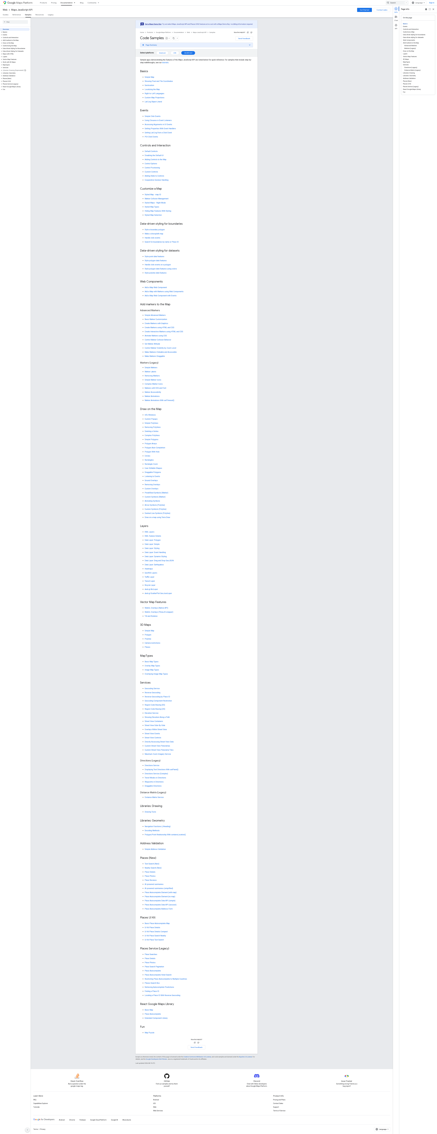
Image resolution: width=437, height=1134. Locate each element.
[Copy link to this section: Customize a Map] (164, 189)
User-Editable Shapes (153, 468)
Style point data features (154, 256)
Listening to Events (152, 476)
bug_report (426, 9)
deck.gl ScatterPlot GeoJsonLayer (158, 593)
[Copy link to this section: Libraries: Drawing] (164, 806)
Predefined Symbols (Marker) (156, 493)
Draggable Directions (153, 786)
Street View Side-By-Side (155, 725)
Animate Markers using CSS (156, 336)
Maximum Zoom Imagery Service (158, 754)
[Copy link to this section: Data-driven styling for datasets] (182, 250)
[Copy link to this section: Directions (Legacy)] (162, 760)
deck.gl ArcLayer (151, 589)
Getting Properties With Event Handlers (160, 128)
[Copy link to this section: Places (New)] (158, 858)
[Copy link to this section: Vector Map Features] (168, 602)
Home (142, 32)
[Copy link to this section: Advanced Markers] (162, 310)
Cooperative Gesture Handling (156, 180)
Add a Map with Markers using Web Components (164, 291)
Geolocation (149, 85)
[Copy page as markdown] (174, 38)
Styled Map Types (152, 207)
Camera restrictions (152, 643)
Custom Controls (151, 172)
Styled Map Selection (153, 215)
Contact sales (382, 10)
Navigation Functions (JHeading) (157, 826)
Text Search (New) (152, 864)
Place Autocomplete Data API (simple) (160, 901)
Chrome (72, 1120)
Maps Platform (24, 2)
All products (126, 1120)
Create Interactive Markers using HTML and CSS (164, 332)
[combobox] (397, 3)
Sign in (431, 3)
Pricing (53, 3)
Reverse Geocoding (152, 693)
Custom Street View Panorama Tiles (159, 750)
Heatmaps (149, 569)
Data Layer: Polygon (153, 540)
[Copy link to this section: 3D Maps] (153, 625)
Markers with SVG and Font (155, 388)
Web (5, 9)
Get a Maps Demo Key (153, 24)
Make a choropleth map (154, 234)
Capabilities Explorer (40, 1103)
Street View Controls (153, 738)
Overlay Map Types (152, 666)
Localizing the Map (152, 89)
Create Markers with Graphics (156, 323)
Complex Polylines (152, 435)
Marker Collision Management (156, 199)
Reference (17, 15)
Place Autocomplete (153, 971)
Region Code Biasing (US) (155, 709)
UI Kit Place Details (152, 927)
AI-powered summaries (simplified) (159, 888)
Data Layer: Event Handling (155, 552)
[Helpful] (248, 32)
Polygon (148, 635)
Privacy (42, 1129)
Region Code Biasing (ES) (155, 705)
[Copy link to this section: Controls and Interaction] (172, 145)
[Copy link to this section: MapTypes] (155, 656)
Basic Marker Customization (156, 319)
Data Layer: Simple (152, 544)
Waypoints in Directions (154, 782)
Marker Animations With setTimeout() (159, 400)
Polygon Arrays (151, 443)
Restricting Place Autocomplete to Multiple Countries (166, 979)
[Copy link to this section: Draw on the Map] (163, 409)
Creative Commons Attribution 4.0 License (197, 1057)
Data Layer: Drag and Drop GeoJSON (159, 560)
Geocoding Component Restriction (158, 701)
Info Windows (150, 415)
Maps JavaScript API (21, 9)
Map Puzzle (149, 1033)
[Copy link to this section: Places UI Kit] (157, 917)
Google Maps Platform (163, 32)
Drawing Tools (150, 812)
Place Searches (151, 954)
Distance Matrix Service (154, 797)
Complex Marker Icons (154, 384)
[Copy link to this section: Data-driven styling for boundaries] (185, 224)
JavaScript (188, 53)
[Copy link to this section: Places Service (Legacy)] (171, 948)
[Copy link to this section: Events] (150, 110)
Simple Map (149, 77)
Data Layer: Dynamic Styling (156, 556)
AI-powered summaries (154, 884)
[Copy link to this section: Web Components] (165, 281)
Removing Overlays (152, 484)
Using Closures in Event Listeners (158, 120)
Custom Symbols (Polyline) (155, 509)
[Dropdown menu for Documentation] (75, 2)
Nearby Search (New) (153, 868)
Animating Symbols (152, 501)
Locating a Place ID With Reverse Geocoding (162, 995)
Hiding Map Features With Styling (158, 211)
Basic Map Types (151, 662)
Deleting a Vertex (151, 431)
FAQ (34, 1100)
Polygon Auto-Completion (155, 448)
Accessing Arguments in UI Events (158, 124)
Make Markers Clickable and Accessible (161, 352)
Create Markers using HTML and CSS (159, 327)
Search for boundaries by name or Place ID (162, 242)
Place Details (150, 872)
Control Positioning (152, 168)
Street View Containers (154, 721)
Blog (81, 3)
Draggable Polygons (153, 472)
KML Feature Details (153, 536)
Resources (40, 15)
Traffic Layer (149, 577)
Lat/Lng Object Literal (153, 102)
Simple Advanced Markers (155, 315)
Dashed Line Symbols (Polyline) (157, 513)
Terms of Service (279, 1111)
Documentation (66, 3)
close (433, 9)
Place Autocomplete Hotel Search (158, 975)
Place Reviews (151, 880)
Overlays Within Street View (156, 729)
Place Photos (150, 876)
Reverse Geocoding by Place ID (157, 697)
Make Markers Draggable (155, 356)
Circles (147, 456)
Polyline (148, 639)
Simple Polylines (151, 423)
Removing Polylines (153, 427)
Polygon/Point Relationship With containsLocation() (165, 835)
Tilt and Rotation (151, 616)
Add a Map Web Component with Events (161, 296)
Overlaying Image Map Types (156, 674)
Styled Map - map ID (153, 194)
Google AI (114, 1120)
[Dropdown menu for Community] (99, 2)
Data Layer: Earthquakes (154, 565)
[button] (15, 32)
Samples (28, 15)
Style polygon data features (156, 260)
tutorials (165, 62)
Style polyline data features (155, 273)
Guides (5, 15)
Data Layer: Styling (152, 548)
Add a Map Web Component (156, 287)
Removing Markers (152, 376)
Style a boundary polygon (155, 230)
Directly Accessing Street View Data (159, 742)
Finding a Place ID (152, 991)
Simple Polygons (151, 439)
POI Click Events (151, 137)
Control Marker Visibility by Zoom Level (160, 348)
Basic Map (149, 1010)
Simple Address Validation (155, 849)
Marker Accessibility (153, 392)
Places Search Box (152, 983)
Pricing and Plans (279, 1100)
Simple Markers (151, 367)
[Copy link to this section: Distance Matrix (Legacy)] (168, 792)
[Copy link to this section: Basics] (150, 71)
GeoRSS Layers (151, 573)
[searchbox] (15, 22)
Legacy (50, 15)
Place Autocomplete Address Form (159, 909)
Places (147, 647)
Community (92, 3)
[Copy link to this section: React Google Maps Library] (176, 1004)
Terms (35, 1129)
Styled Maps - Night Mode (155, 203)
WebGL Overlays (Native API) (156, 608)
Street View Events (152, 733)
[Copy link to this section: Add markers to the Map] (172, 304)
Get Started (364, 10)
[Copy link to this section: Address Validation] (166, 843)
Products (43, 3)
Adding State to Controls (154, 176)
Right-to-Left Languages (154, 93)
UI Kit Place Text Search (154, 940)
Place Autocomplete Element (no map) (160, 896)
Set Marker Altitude (152, 344)
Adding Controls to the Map (155, 159)
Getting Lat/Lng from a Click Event (158, 133)
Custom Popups (151, 419)
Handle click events (152, 238)
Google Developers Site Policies (156, 1059)
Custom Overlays (151, 489)
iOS (174, 53)
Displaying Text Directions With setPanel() (161, 769)
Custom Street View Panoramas (157, 746)
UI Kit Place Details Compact (156, 932)
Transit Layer (150, 581)
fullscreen (429, 9)
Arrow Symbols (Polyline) (155, 505)
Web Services (158, 1111)
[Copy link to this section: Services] (153, 682)
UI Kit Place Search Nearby (155, 936)
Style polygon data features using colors (161, 269)
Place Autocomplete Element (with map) (161, 892)
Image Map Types (152, 670)
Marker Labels (150, 372)
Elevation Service (151, 713)
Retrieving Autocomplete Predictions (159, 987)
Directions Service (152, 765)
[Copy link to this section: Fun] (147, 1027)
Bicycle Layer (150, 585)
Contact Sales (278, 1103)
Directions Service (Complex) (156, 774)
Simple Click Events (152, 116)
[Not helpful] (251, 32)
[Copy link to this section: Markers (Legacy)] (160, 363)
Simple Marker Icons (153, 380)
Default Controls (151, 151)
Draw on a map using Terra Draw (157, 517)
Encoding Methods (152, 830)
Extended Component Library (156, 1018)
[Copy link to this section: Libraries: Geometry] (167, 820)
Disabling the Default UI (154, 155)
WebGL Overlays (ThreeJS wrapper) (159, 612)
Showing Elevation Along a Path (157, 717)
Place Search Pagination (154, 967)
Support (276, 1107)
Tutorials (36, 1107)
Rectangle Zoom (151, 464)
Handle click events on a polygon (158, 265)
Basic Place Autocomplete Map (157, 923)
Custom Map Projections (154, 98)
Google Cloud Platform (98, 1120)
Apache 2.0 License (245, 1057)
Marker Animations (152, 396)
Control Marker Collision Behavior (158, 340)
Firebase (83, 1120)
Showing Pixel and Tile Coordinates (159, 81)
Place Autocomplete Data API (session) (160, 905)
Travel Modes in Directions (155, 778)
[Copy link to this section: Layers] (150, 526)
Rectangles (149, 460)
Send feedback (244, 38)
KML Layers (149, 532)
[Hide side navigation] (27, 1130)
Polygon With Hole (152, 452)
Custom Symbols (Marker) (155, 497)
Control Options (151, 164)
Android (162, 53)
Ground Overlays (151, 480)
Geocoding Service (152, 688)
